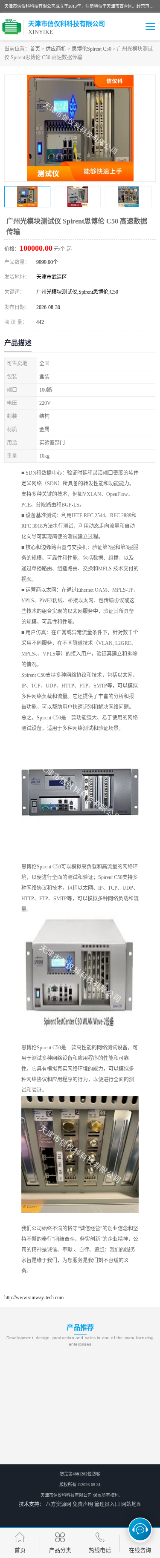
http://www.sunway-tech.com (34, 1297)
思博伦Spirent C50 (91, 49)
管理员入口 (107, 1504)
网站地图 (131, 1504)
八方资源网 (58, 1504)
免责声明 (83, 1504)
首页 (35, 49)
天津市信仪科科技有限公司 (66, 1495)
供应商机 (56, 49)
